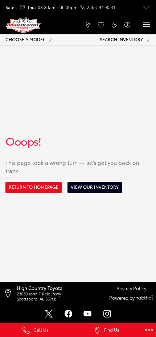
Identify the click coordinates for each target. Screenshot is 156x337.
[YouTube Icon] (87, 314)
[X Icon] (49, 314)
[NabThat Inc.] (144, 298)
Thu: (31, 7)
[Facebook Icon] (68, 314)
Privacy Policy (131, 288)
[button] (61, 24)
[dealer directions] (10, 293)
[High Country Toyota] (23, 25)
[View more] (146, 7)
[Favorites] (100, 24)
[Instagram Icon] (107, 314)
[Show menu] (146, 24)
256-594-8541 (101, 7)
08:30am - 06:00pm (58, 7)
